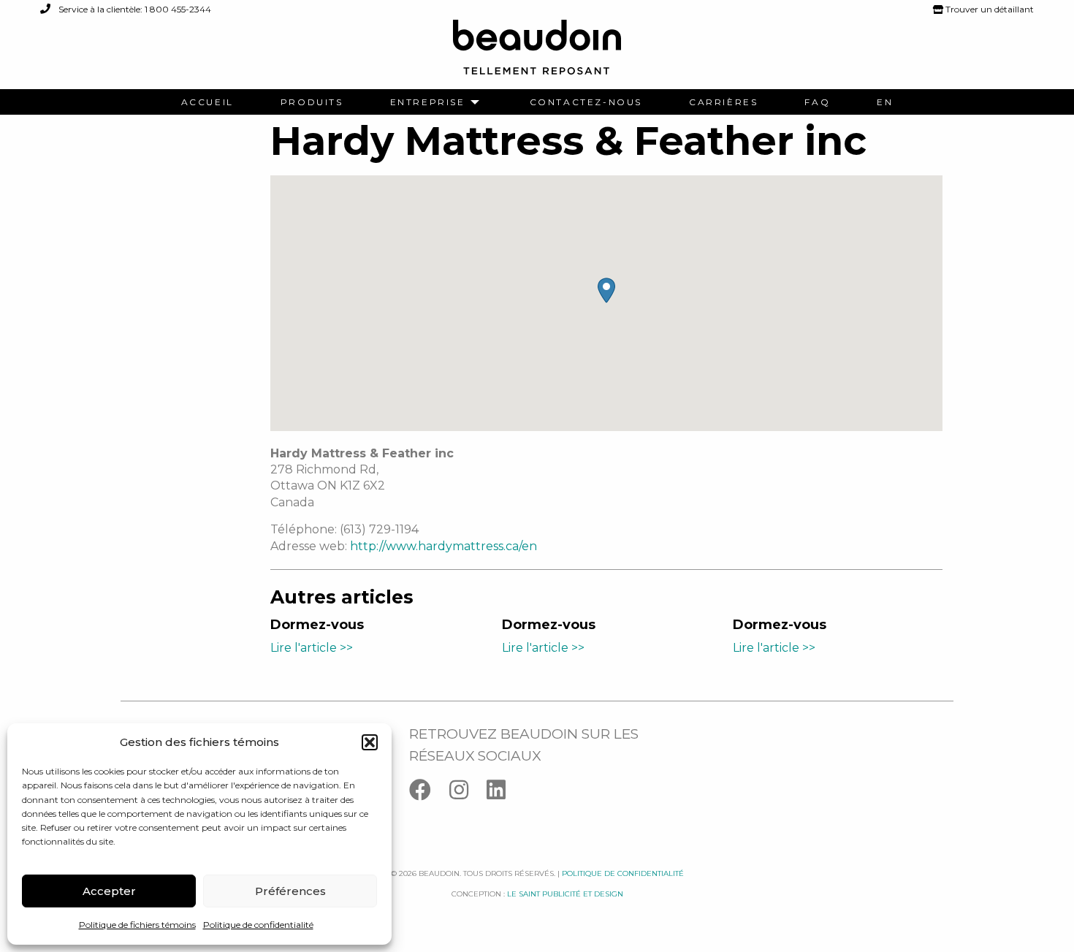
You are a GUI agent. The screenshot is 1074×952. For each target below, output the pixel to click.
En (885, 102)
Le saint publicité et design (565, 894)
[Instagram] (468, 793)
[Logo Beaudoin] (537, 54)
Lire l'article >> (311, 648)
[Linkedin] (503, 793)
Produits (312, 102)
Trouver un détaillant (988, 9)
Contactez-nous (586, 102)
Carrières (723, 102)
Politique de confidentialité (258, 924)
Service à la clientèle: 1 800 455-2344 (133, 9)
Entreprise (427, 102)
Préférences (290, 891)
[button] (369, 742)
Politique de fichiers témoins (137, 924)
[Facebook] (429, 793)
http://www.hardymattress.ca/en (443, 546)
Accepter (109, 891)
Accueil (207, 102)
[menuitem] (207, 102)
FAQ (817, 102)
